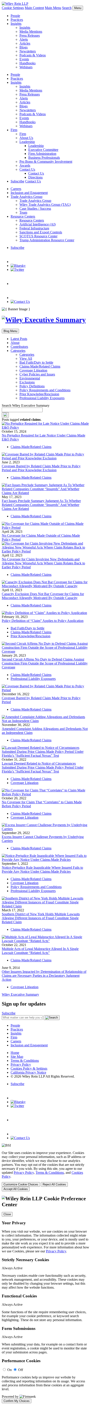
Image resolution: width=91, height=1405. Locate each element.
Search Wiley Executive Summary (25, 405)
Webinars (25, 67)
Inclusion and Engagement (29, 193)
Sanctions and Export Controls (40, 232)
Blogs (23, 47)
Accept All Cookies (16, 1189)
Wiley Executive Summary (20, 994)
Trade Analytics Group (26, 197)
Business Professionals (44, 157)
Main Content (34, 8)
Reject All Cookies (54, 1184)
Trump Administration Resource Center (46, 240)
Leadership (27, 142)
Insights (16, 23)
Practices (17, 20)
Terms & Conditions (25, 1060)
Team (23, 212)
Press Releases (29, 35)
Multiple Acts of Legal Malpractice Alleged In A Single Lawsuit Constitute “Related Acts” (40, 951)
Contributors (19, 347)
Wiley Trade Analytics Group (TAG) (45, 204)
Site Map (17, 1056)
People (15, 16)
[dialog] (45, 1171)
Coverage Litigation (33, 370)
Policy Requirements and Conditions (44, 390)
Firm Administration (42, 153)
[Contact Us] (20, 301)
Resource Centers (23, 216)
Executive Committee (43, 150)
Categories (18, 350)
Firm (14, 130)
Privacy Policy (21, 1064)
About (15, 343)
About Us (26, 138)
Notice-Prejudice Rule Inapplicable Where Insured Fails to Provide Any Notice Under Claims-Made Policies (42, 869)
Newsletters (27, 51)
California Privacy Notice (28, 1072)
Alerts (23, 39)
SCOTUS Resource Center (38, 236)
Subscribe (17, 181)
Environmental (29, 378)
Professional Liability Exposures (41, 398)
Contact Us (27, 169)
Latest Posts (19, 339)
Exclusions (27, 382)
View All (25, 358)
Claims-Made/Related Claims (39, 366)
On (9, 1370)
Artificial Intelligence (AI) (37, 224)
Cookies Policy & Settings (29, 1068)
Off (20, 1370)
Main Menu (53, 8)
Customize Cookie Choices (21, 1184)
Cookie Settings (13, 8)
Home (15, 1053)
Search (67, 8)
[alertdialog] (45, 1299)
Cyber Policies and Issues (37, 374)
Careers (16, 189)
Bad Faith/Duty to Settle (36, 362)
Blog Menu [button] (10, 331)
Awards (24, 165)
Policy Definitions (32, 386)
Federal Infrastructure (34, 228)
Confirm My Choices (17, 1401)
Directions (35, 177)
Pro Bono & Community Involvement (45, 161)
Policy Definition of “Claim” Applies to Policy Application (42, 621)
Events (24, 59)
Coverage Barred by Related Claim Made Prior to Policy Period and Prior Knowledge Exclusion (41, 468)
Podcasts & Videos (32, 55)
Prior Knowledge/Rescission (39, 394)
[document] (45, 1299)
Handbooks (27, 63)
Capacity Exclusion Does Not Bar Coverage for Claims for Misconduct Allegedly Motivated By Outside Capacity (43, 596)
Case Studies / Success (35, 208)
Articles (24, 43)
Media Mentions (30, 31)
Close (7, 1214)
